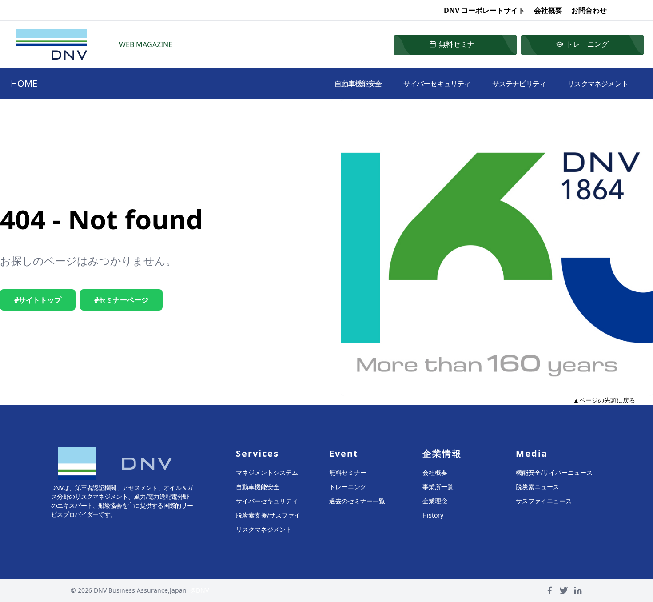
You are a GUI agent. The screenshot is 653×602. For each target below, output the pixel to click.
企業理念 (434, 501)
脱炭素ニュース (537, 486)
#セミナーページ (121, 300)
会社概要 (548, 10)
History (432, 515)
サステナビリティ (519, 83)
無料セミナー (347, 472)
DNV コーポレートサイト (484, 10)
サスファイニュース (544, 501)
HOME (24, 83)
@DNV (199, 590)
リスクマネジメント (597, 83)
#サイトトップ (37, 300)
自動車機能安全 (358, 83)
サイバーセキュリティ (437, 83)
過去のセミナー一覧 (357, 501)
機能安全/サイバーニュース (554, 472)
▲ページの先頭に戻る (604, 400)
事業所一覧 (438, 486)
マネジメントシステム (267, 472)
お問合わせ (589, 10)
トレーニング (347, 486)
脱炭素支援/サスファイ (268, 515)
